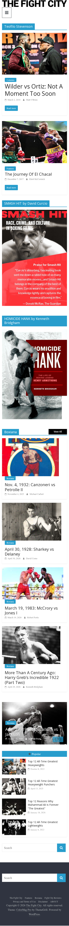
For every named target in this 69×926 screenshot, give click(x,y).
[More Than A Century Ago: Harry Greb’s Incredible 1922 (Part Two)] (31, 628)
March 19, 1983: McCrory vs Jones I (31, 610)
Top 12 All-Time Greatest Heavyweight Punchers (43, 782)
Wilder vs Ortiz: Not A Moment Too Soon (34, 89)
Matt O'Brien (32, 99)
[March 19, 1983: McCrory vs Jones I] (32, 569)
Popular (36, 754)
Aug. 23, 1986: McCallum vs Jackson (31, 731)
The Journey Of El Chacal (28, 174)
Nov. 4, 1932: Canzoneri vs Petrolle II (30, 487)
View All (58, 431)
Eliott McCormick (37, 178)
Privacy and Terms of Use (24, 901)
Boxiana (10, 478)
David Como (31, 558)
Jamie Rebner (34, 738)
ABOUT (54, 901)
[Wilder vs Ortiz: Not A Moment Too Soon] (34, 35)
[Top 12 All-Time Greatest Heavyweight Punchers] (15, 778)
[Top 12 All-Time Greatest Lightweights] (15, 819)
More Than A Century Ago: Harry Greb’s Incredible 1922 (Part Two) (32, 677)
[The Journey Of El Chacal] (34, 123)
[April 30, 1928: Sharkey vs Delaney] (31, 504)
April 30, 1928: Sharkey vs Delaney (29, 551)
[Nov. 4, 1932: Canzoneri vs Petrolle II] (30, 440)
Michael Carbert (37, 493)
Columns (11, 79)
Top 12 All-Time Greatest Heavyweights (43, 763)
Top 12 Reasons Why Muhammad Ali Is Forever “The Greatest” (43, 804)
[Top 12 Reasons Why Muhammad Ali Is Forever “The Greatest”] (15, 798)
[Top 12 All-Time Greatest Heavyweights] (15, 759)
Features (10, 168)
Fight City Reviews (53, 897)
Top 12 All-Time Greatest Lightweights (43, 823)
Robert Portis (33, 617)
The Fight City (16, 897)
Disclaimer (43, 901)
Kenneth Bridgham (34, 686)
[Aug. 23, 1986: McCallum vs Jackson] (34, 704)
